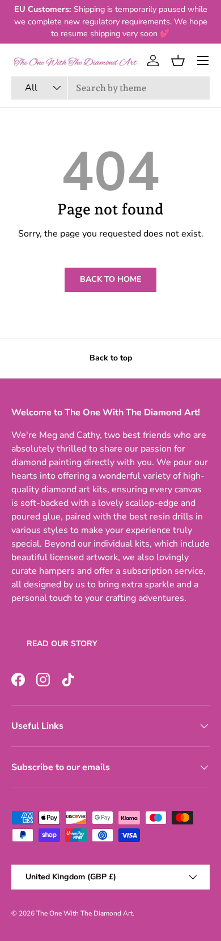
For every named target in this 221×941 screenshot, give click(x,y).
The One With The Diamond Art (84, 913)
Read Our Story (62, 643)
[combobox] (110, 88)
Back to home (110, 279)
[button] (177, 60)
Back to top (111, 358)
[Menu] (202, 60)
